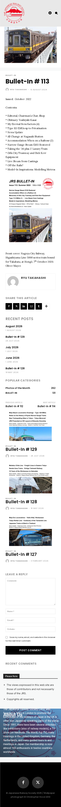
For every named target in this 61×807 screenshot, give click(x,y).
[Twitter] (16, 306)
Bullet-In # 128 (15, 368)
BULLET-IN (11, 75)
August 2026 (14, 326)
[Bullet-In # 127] (30, 531)
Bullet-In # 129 (15, 337)
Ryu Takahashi (18, 89)
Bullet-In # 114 (46, 406)
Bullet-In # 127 (21, 554)
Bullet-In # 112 (14, 406)
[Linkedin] (23, 306)
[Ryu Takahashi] (8, 89)
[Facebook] (9, 306)
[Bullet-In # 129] (30, 426)
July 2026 (12, 347)
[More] (46, 306)
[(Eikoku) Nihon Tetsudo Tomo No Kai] (14, 13)
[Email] (31, 306)
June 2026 (12, 358)
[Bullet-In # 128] (30, 478)
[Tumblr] (38, 306)
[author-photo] (8, 456)
